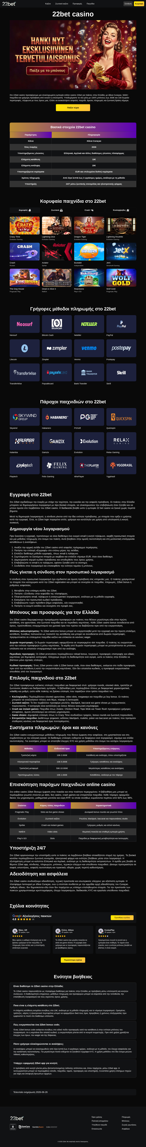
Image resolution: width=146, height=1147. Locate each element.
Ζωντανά (55, 210)
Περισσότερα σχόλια (73, 960)
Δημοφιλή (23, 210)
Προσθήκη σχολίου (122, 918)
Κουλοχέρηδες (119, 210)
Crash (87, 210)
